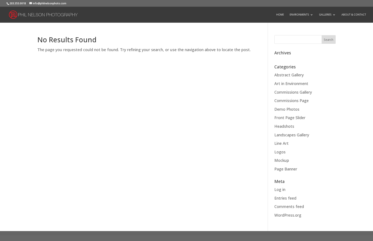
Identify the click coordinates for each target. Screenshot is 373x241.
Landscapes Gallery (291, 134)
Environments (299, 14)
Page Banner (285, 169)
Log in (279, 189)
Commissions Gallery (293, 92)
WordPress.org (287, 215)
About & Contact (353, 14)
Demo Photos (286, 109)
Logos (280, 151)
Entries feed (285, 198)
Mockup (281, 160)
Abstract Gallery (289, 74)
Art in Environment (291, 83)
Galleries (325, 14)
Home (280, 14)
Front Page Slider (289, 117)
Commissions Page (291, 100)
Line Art (281, 143)
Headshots (284, 126)
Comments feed (289, 206)
